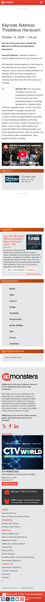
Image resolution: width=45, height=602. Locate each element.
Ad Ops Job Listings (10, 523)
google (11, 306)
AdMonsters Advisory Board (13, 543)
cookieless (12, 343)
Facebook (6, 574)
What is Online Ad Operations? (14, 537)
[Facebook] (2, 599)
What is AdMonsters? (10, 533)
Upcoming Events (9, 513)
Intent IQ (32, 270)
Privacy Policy (7, 550)
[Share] (22, 599)
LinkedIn (5, 577)
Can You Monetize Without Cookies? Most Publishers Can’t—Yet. (13, 240)
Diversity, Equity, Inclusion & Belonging (18, 557)
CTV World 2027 (28, 176)
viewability (12, 313)
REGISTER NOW (9, 483)
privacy (11, 337)
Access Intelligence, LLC (13, 588)
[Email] (17, 599)
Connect (11, 300)
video (10, 294)
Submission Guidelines (11, 567)
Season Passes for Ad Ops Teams (15, 516)
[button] (4, 426)
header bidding (14, 325)
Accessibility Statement (11, 560)
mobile (10, 288)
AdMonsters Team (9, 540)
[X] (7, 599)
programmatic (14, 319)
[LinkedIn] (12, 599)
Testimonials (7, 547)
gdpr (10, 331)
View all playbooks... (34, 274)
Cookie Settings (8, 554)
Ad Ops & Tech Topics (11, 526)
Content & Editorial (9, 570)
